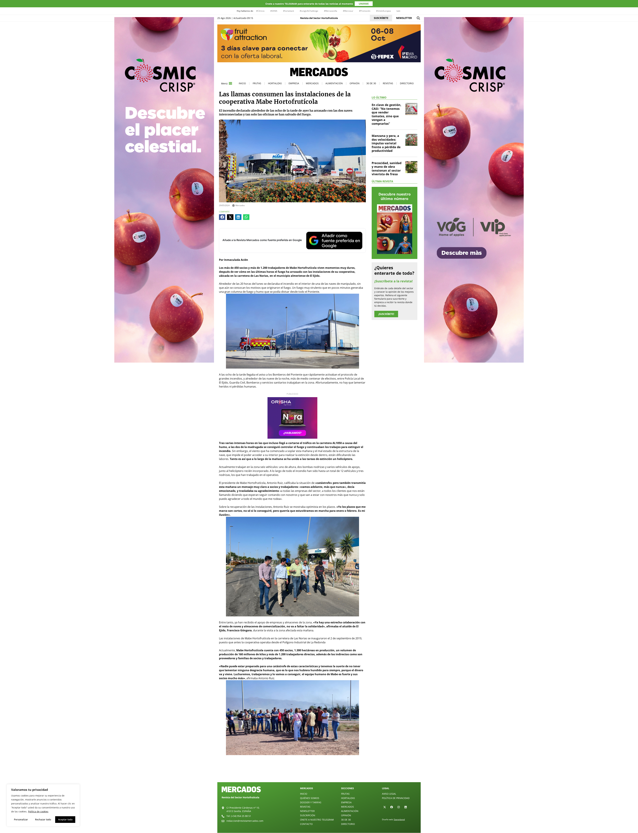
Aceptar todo (65, 819)
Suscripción (307, 815)
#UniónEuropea (383, 10)
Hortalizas (275, 83)
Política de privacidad (396, 798)
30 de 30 (371, 83)
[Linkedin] (405, 807)
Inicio (242, 83)
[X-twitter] (384, 807)
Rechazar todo (43, 819)
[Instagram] (398, 807)
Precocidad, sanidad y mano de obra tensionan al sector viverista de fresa (386, 168)
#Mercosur (348, 10)
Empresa (294, 83)
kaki (398, 10)
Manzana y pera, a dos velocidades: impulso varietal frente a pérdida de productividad (386, 143)
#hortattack (288, 10)
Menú (224, 83)
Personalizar (21, 819)
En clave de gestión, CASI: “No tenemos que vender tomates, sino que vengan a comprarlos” (386, 114)
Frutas (257, 83)
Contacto (306, 824)
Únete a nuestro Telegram (317, 819)
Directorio (407, 83)
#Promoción (364, 10)
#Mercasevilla (330, 10)
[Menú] (230, 83)
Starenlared (399, 819)
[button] (418, 18)
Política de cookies (38, 811)
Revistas (388, 83)
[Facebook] (391, 807)
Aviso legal (389, 793)
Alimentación (334, 83)
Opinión (355, 83)
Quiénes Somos (309, 798)
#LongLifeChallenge (309, 10)
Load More (319, 774)
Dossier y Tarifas (310, 802)
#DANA (273, 10)
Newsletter (307, 811)
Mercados (312, 83)
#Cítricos (260, 10)
